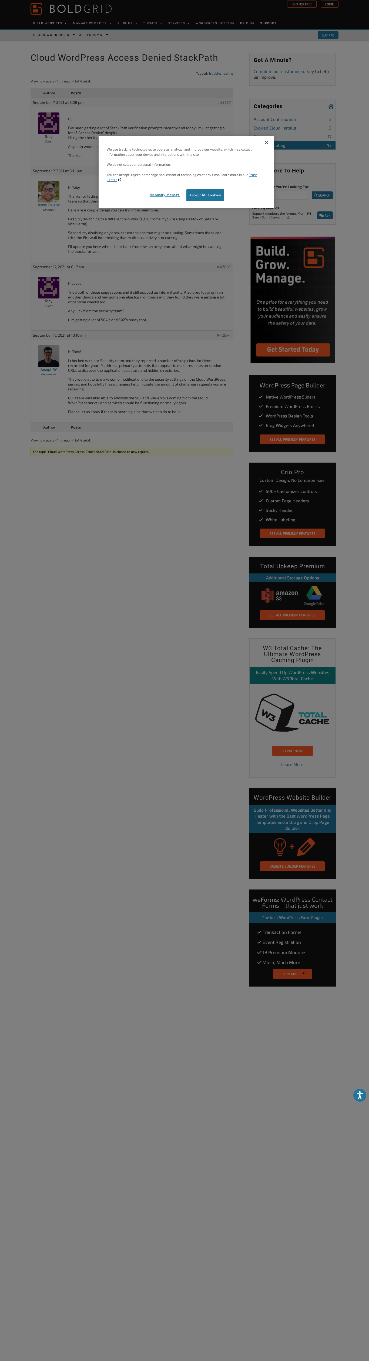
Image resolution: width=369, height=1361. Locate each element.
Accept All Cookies (205, 195)
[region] (186, 172)
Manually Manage (165, 195)
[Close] (267, 142)
